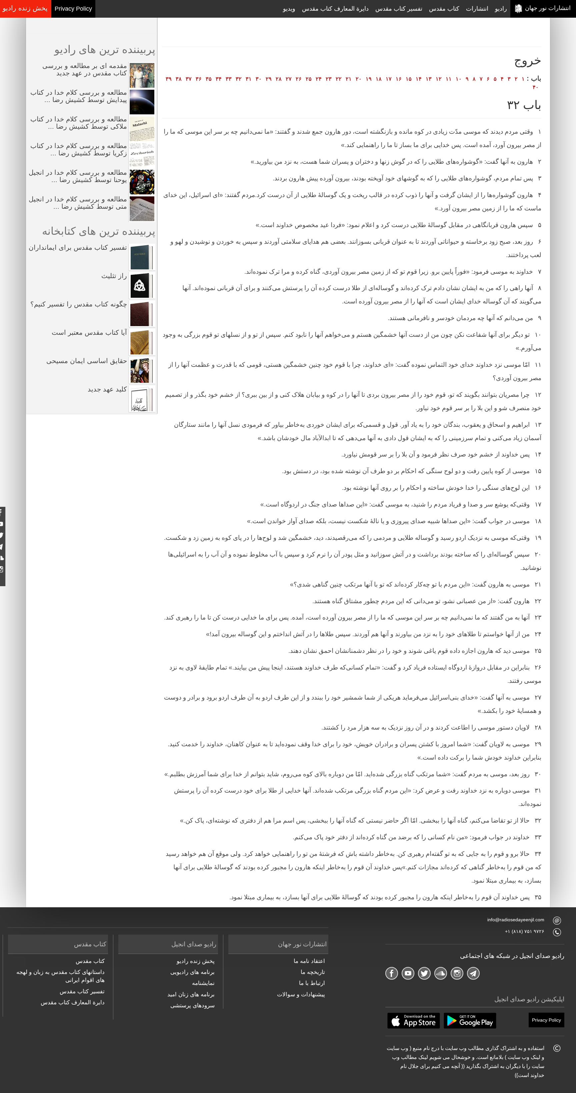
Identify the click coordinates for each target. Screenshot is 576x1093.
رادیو (501, 8)
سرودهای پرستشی (192, 1005)
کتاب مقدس (444, 8)
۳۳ (229, 79)
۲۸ (279, 79)
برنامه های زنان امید (191, 994)
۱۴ (419, 79)
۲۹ (269, 79)
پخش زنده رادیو (196, 961)
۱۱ (449, 79)
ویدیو (289, 8)
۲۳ (329, 79)
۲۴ (319, 79)
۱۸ (379, 79)
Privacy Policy (73, 8)
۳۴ (219, 79)
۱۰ (459, 79)
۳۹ (169, 79)
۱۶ (399, 79)
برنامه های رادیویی (192, 972)
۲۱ (349, 79)
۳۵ (209, 79)
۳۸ (179, 79)
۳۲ (239, 79)
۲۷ (289, 79)
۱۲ (439, 79)
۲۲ (339, 79)
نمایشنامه (203, 983)
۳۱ (249, 79)
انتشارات (477, 8)
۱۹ (369, 79)
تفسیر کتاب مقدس (398, 8)
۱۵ (409, 79)
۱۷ (389, 79)
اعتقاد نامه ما (309, 961)
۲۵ (309, 79)
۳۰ (259, 79)
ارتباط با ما (312, 983)
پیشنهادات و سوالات (301, 994)
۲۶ (299, 79)
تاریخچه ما (313, 972)
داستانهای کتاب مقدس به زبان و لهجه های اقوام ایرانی (60, 976)
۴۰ (536, 87)
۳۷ (189, 79)
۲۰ (359, 79)
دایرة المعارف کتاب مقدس (335, 8)
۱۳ (429, 79)
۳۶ (199, 79)
